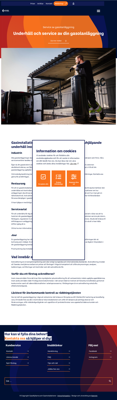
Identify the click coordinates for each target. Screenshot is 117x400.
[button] (98, 11)
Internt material (73, 3)
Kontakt (49, 3)
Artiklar (40, 3)
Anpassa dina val (74, 183)
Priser (32, 3)
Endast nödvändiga (58, 183)
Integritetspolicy (63, 396)
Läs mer (73, 163)
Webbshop (59, 3)
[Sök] (110, 381)
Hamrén (94, 396)
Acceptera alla (43, 184)
